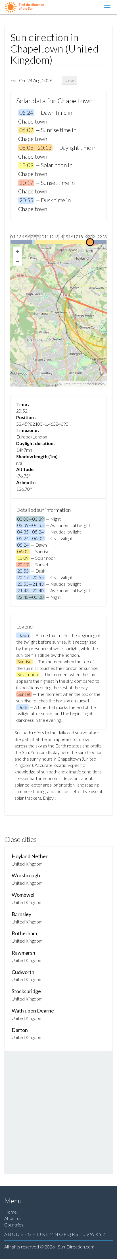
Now (69, 80)
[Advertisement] (58, 1112)
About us (12, 1218)
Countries (13, 1224)
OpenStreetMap (74, 384)
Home (10, 1211)
